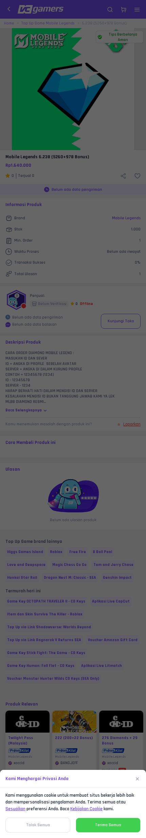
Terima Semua (108, 824)
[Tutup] (137, 779)
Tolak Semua (38, 824)
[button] (73, 419)
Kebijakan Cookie (86, 809)
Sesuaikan (15, 809)
